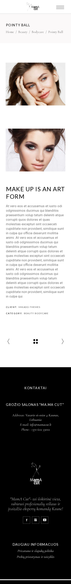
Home (10, 32)
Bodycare (38, 32)
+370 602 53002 (40, 429)
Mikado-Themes (29, 307)
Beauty (22, 32)
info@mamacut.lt (40, 424)
